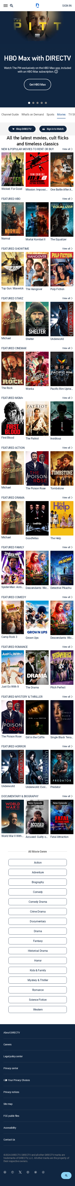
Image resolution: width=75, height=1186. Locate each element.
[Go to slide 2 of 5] (33, 103)
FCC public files (11, 1115)
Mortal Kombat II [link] (35, 239)
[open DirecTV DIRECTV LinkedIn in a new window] (4, 1172)
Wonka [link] (30, 389)
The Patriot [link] (32, 438)
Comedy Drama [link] (38, 902)
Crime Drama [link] (38, 911)
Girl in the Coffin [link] (35, 737)
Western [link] (38, 1009)
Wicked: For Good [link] (11, 189)
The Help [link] (55, 538)
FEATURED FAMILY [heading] (12, 547)
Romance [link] (38, 990)
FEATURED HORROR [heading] (13, 746)
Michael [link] (6, 338)
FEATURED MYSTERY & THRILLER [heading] (21, 697)
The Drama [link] (32, 687)
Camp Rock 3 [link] (9, 637)
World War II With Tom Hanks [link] (18, 836)
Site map (8, 1104)
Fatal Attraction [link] (59, 837)
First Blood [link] (7, 438)
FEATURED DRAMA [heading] (12, 497)
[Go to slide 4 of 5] (42, 103)
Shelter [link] (30, 339)
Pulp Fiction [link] (57, 289)
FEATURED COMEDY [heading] (13, 597)
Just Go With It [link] (10, 686)
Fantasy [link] (38, 941)
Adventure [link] (38, 872)
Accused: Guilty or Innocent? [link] (42, 837)
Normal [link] (5, 238)
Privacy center (10, 1068)
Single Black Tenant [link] (62, 737)
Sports (50, 114)
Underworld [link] (57, 339)
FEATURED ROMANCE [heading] (14, 647)
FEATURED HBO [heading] (10, 199)
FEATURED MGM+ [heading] (12, 398)
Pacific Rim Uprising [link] (62, 389)
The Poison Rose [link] (36, 488)
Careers (7, 1044)
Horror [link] (38, 960)
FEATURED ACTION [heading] (12, 448)
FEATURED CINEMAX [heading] (14, 348)
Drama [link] (38, 931)
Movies (61, 114)
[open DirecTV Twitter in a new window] (20, 1172)
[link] (12, 169)
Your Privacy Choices (19, 1080)
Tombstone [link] (57, 488)
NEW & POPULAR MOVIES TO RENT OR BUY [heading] (27, 149)
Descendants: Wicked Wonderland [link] (46, 588)
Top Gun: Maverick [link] (12, 288)
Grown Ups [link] (32, 637)
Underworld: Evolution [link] (38, 787)
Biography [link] (38, 882)
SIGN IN (67, 6)
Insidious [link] (55, 438)
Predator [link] (55, 787)
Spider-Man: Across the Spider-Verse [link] (22, 587)
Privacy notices (11, 1092)
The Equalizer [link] (58, 239)
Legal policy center (13, 1056)
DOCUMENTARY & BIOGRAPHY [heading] (20, 796)
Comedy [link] (38, 892)
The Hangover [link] (34, 289)
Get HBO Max (37, 84)
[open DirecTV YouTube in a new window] (35, 1172)
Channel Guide (10, 114)
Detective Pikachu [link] (61, 588)
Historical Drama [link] (38, 951)
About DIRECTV (11, 1032)
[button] (5, 5)
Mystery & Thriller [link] (38, 980)
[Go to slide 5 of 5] (46, 103)
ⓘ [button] (56, 71)
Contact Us (9, 1139)
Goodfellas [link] (32, 538)
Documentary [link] (38, 921)
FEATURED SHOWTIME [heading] (15, 249)
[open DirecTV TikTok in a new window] (43, 1172)
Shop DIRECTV (23, 129)
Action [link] (38, 862)
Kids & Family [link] (38, 970)
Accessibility (9, 1127)
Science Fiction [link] (38, 1000)
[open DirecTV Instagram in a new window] (28, 1172)
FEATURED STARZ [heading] (12, 298)
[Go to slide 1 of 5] (29, 103)
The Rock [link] (6, 388)
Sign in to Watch (55, 129)
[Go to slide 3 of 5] (37, 103)
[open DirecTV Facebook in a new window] (12, 1172)
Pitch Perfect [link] (57, 687)
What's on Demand (32, 114)
